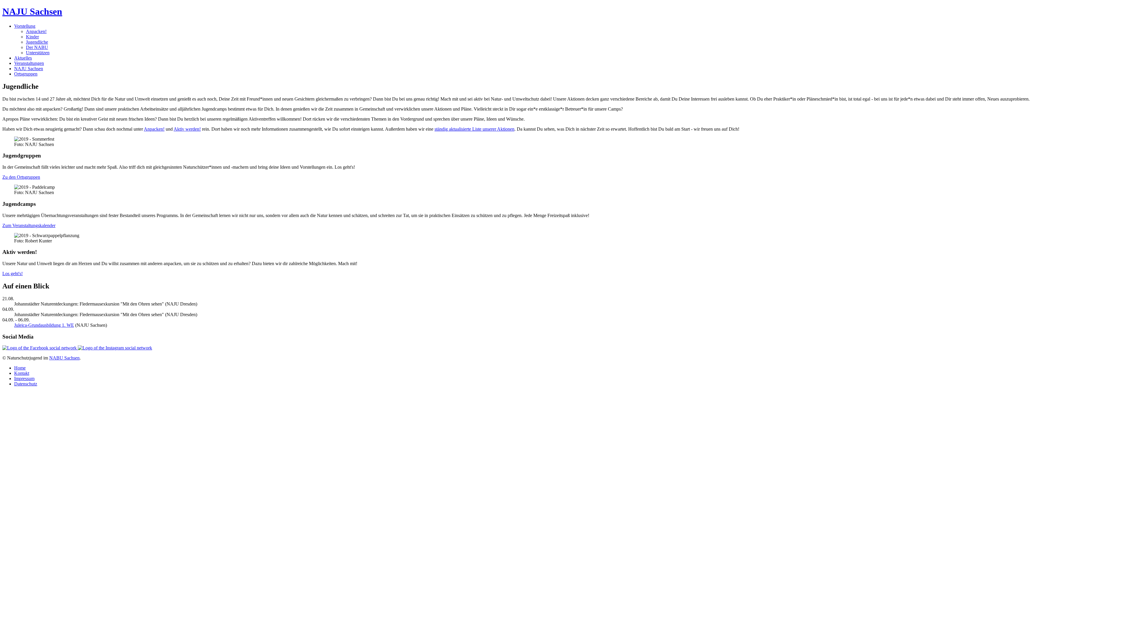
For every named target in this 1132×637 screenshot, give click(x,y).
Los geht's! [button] (12, 273)
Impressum (24, 378)
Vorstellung (24, 26)
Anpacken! (36, 31)
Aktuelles (23, 57)
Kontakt (21, 373)
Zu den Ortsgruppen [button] (21, 177)
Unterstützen (38, 52)
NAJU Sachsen (28, 68)
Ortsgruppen (25, 73)
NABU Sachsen (64, 357)
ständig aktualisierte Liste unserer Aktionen (474, 129)
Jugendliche (37, 42)
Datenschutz (25, 383)
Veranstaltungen (29, 63)
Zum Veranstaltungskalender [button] (28, 225)
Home (20, 367)
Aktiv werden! (187, 129)
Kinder (32, 36)
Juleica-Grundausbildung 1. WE (44, 325)
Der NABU (37, 47)
